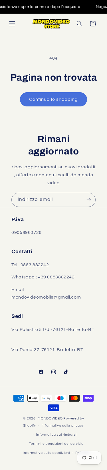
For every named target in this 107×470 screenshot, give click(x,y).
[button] (12, 23)
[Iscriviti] (88, 200)
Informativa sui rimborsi (56, 434)
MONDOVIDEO (50, 418)
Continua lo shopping (53, 99)
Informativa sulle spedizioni (46, 452)
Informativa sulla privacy (63, 425)
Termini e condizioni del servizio (56, 443)
